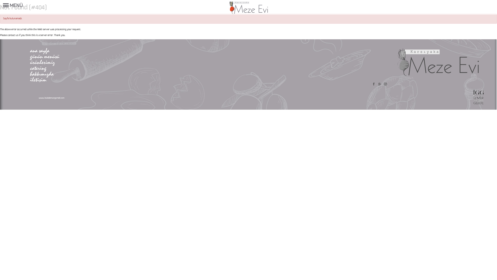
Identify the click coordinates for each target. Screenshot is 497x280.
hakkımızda (42, 74)
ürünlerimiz (42, 62)
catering (38, 68)
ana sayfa (39, 50)
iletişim (38, 80)
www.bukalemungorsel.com (51, 98)
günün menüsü (44, 56)
